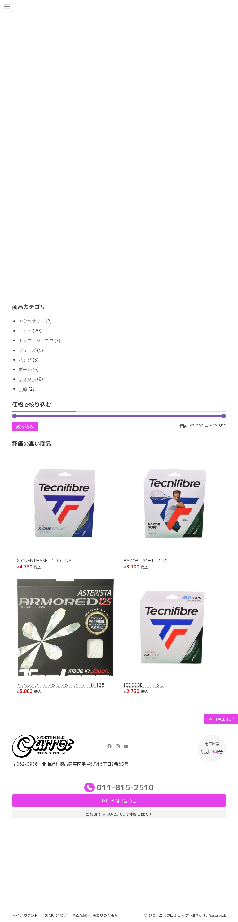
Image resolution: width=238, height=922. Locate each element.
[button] (221, 719)
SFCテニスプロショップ (168, 915)
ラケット (27, 379)
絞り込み (25, 426)
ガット (25, 331)
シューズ (27, 350)
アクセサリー (32, 321)
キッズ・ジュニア (36, 341)
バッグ (25, 360)
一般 (23, 389)
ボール (25, 369)
